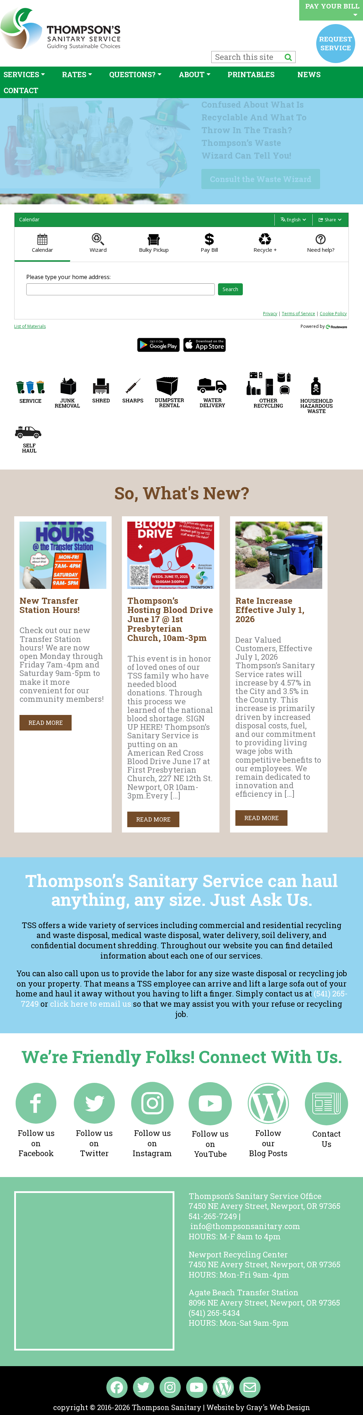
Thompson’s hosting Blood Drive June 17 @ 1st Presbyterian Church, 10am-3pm (170, 619)
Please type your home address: (68, 277)
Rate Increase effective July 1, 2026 (270, 610)
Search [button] (230, 289)
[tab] (42, 244)
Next (346, 151)
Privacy (270, 314)
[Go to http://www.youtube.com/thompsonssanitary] (210, 1121)
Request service (335, 43)
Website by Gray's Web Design (258, 1407)
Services (21, 74)
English (294, 220)
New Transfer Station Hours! (49, 605)
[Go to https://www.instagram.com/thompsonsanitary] (152, 1121)
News (308, 74)
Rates (74, 74)
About (192, 74)
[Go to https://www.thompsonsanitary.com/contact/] (326, 1116)
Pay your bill (332, 5)
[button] (45, 723)
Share (330, 220)
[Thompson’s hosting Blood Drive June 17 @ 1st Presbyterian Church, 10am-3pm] (170, 586)
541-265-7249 (213, 1216)
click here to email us (90, 1004)
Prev (9, 151)
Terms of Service (298, 314)
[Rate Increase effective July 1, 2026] (278, 586)
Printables (251, 74)
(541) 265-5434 (214, 1313)
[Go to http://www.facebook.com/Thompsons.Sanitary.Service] (36, 1121)
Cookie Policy (333, 314)
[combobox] (120, 289)
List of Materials (30, 326)
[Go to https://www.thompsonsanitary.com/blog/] (268, 1121)
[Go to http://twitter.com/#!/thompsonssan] (94, 1121)
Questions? (132, 74)
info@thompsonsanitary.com (245, 1226)
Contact (21, 90)
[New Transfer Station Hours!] (62, 586)
